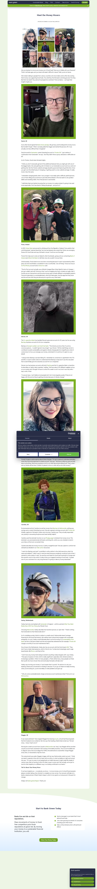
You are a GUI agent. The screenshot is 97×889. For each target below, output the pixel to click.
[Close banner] (78, 433)
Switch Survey (75, 2)
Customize (47, 454)
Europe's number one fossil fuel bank (37, 346)
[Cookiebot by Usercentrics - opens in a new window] (69, 434)
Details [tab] (48, 438)
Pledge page (49, 538)
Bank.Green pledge (43, 145)
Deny (28, 454)
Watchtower (38, 5)
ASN (67, 647)
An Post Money (25, 265)
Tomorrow (41, 265)
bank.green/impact (33, 781)
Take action (40, 548)
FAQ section (24, 676)
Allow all (69, 454)
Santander (34, 152)
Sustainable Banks (38, 2)
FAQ (51, 2)
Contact (57, 2)
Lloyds (56, 739)
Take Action (65, 2)
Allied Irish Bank (33, 258)
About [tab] (69, 438)
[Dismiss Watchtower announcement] (88, 6)
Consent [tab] (27, 438)
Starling (49, 365)
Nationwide (63, 528)
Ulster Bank (29, 248)
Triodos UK (58, 152)
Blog (46, 2)
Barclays (23, 342)
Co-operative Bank (29, 340)
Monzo (33, 651)
